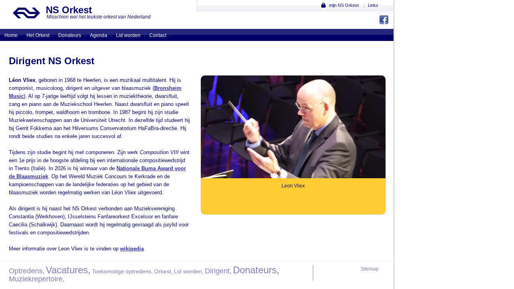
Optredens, (27, 271)
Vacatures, (68, 270)
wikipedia (132, 249)
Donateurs (69, 35)
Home (11, 35)
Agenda (98, 35)
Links (373, 5)
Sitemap (370, 269)
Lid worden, (189, 271)
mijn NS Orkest (344, 5)
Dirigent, (218, 271)
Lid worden (128, 35)
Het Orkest (38, 35)
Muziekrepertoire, (37, 279)
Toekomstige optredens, (122, 271)
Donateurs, (256, 270)
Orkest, (163, 271)
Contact (157, 35)
